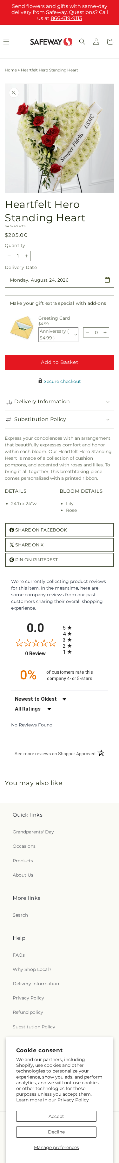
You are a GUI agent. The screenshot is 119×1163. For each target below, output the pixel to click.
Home (11, 70)
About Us (23, 875)
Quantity (15, 245)
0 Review (42, 654)
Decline (56, 1132)
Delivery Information (36, 983)
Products (23, 861)
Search (20, 915)
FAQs (19, 955)
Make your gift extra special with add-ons (58, 303)
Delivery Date (21, 267)
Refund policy (28, 1012)
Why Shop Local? (32, 969)
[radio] (85, 627)
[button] (82, 42)
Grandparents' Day (33, 832)
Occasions (24, 846)
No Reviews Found (31, 725)
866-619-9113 (66, 18)
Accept (56, 1116)
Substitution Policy (34, 1027)
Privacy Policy (73, 1100)
